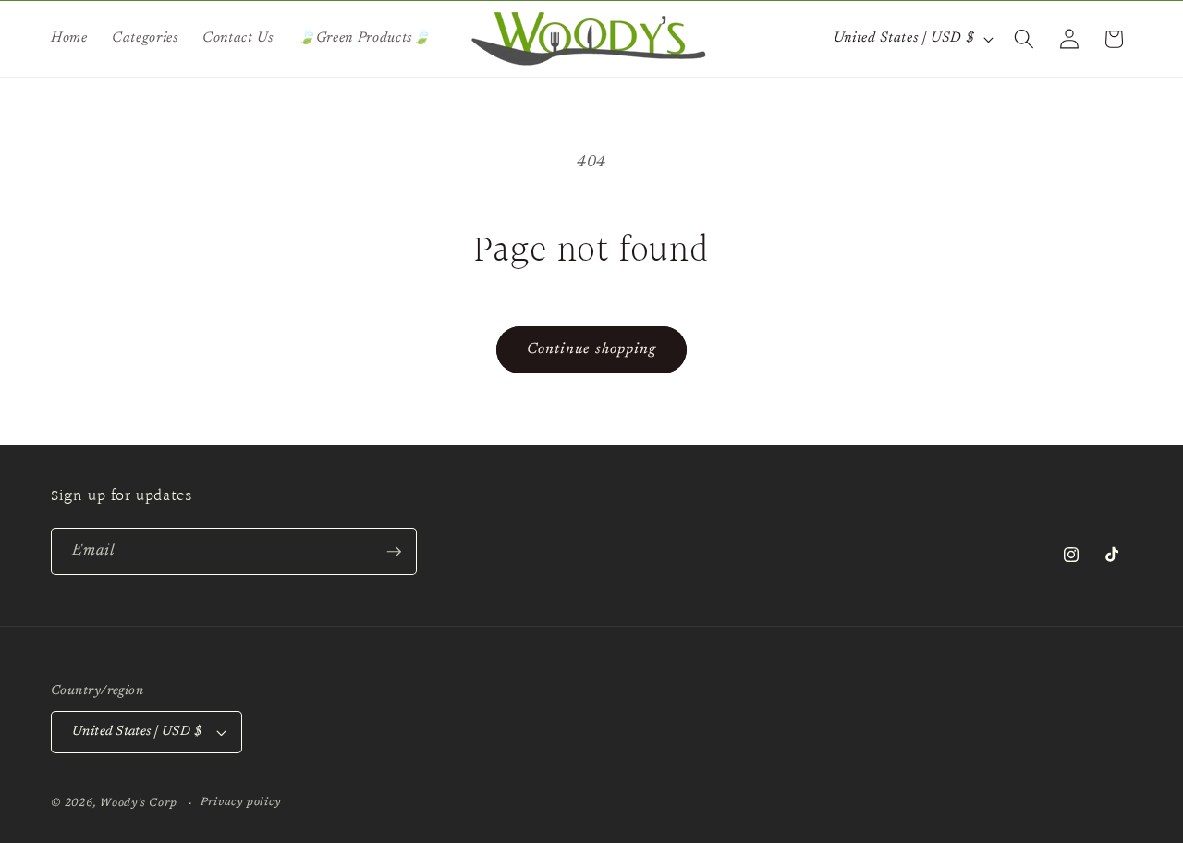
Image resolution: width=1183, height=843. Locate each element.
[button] (1024, 39)
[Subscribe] (394, 552)
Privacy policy (241, 802)
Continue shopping (592, 349)
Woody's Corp (138, 803)
